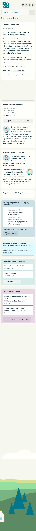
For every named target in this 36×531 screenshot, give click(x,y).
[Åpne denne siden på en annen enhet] (23, 5)
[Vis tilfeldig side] (33, 5)
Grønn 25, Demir (10, 273)
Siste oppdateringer (15, 210)
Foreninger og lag (14, 217)
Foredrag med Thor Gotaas (14, 311)
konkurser (24, 222)
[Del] (29, 5)
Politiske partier (13, 215)
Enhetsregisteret (16, 136)
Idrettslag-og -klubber (15, 212)
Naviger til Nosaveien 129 (19, 121)
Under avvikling (13, 222)
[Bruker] (26, 5)
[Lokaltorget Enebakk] (5, 5)
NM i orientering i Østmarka (14, 301)
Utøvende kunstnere (15, 219)
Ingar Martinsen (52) (19, 66)
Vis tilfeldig (11, 233)
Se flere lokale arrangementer (18, 319)
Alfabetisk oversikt (14, 224)
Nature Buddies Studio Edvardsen (17, 266)
